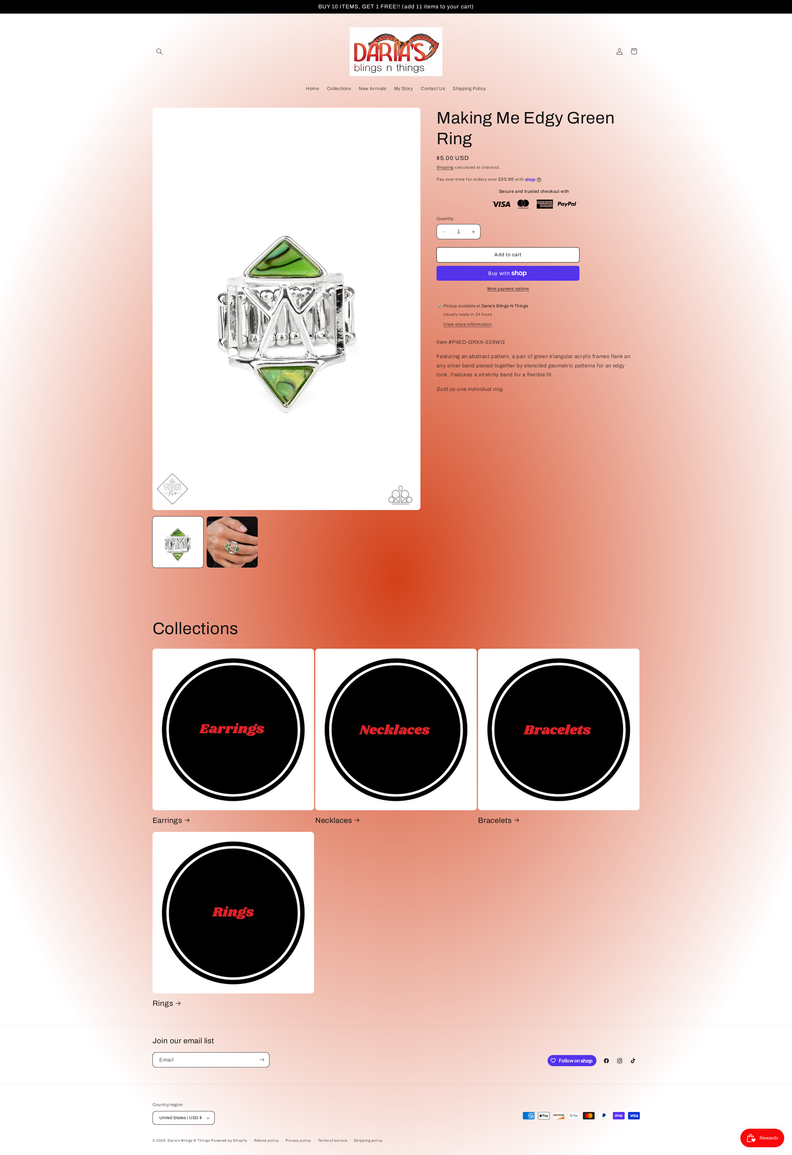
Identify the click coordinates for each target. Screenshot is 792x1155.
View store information (467, 324)
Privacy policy (298, 1140)
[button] (160, 51)
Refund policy (266, 1140)
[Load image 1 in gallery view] (178, 542)
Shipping (445, 168)
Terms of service (332, 1140)
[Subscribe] (262, 1059)
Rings (163, 1003)
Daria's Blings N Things (189, 1140)
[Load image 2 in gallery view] (232, 542)
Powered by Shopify (229, 1140)
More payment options (508, 289)
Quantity (445, 218)
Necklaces (333, 820)
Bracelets (494, 820)
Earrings (167, 820)
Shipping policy (368, 1140)
